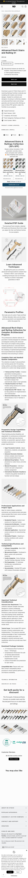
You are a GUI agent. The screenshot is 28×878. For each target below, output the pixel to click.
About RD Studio (8, 808)
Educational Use (7, 63)
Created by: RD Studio (9, 683)
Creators (5, 826)
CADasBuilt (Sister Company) (13, 817)
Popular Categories (9, 812)
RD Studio (5, 47)
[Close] (26, 850)
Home (3, 11)
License (4, 60)
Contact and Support (10, 821)
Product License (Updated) (10, 125)
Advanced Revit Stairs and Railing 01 (8, 172)
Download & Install (8, 129)
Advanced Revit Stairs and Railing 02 (20, 172)
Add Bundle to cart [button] (14, 184)
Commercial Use (19, 63)
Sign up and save (8, 831)
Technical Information (9, 679)
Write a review (14, 759)
